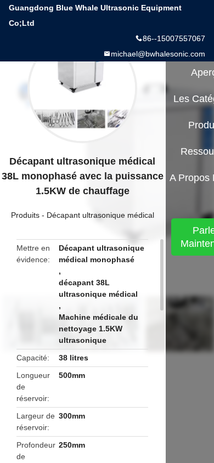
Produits (25, 215)
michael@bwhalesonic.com (158, 53)
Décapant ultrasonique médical (100, 215)
